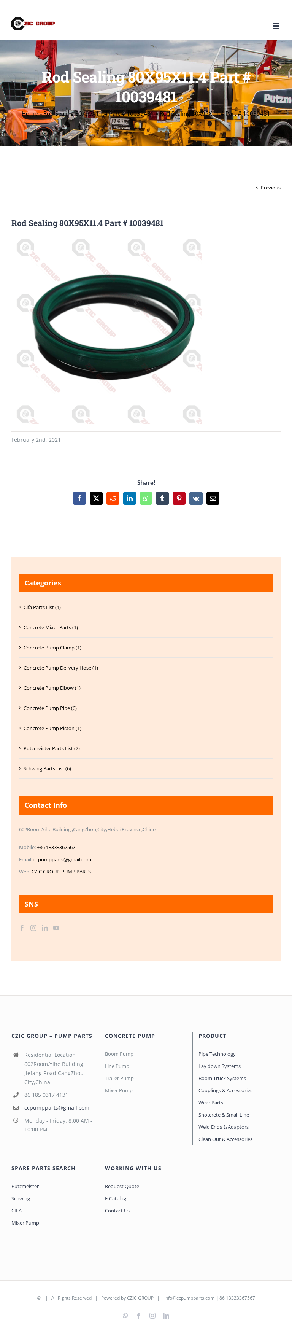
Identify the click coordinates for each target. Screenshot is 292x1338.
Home (30, 113)
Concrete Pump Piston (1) (52, 728)
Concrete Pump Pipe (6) (50, 708)
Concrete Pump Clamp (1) (52, 647)
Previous (271, 187)
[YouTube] (56, 928)
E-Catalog (115, 1198)
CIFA (16, 1210)
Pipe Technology (217, 1053)
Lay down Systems (219, 1066)
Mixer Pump (25, 1222)
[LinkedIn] (45, 928)
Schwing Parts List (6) (47, 768)
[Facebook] (22, 928)
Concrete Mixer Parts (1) (51, 627)
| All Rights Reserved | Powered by (84, 1298)
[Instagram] (33, 928)
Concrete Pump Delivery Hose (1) (61, 667)
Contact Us (117, 1210)
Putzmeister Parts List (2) (52, 748)
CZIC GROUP (140, 1298)
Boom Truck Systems (222, 1078)
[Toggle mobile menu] (277, 26)
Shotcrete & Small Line (223, 1114)
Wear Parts (210, 1102)
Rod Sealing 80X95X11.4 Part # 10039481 (98, 113)
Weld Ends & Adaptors (223, 1126)
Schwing (20, 1198)
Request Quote (122, 1186)
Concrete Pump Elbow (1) (52, 687)
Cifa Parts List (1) (42, 607)
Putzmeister (25, 1186)
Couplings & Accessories (225, 1090)
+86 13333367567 (56, 847)
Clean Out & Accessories (225, 1139)
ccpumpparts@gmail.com (62, 859)
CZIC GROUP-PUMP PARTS (61, 871)
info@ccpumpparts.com (189, 1298)
